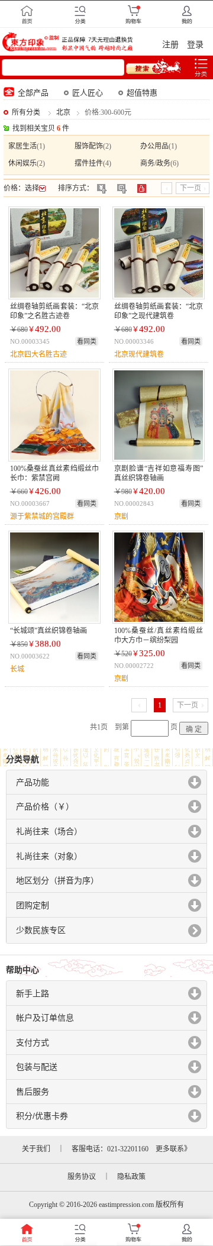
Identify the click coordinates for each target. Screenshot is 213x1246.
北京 (63, 112)
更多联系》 (173, 1149)
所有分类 (26, 112)
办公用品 (154, 146)
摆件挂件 (89, 163)
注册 (170, 44)
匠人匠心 (87, 92)
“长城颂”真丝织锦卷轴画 (48, 631)
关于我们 (36, 1149)
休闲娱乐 (22, 163)
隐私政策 (131, 1177)
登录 (195, 44)
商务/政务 (155, 163)
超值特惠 (142, 92)
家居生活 (22, 146)
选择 (32, 188)
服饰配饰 (89, 146)
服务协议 (81, 1177)
